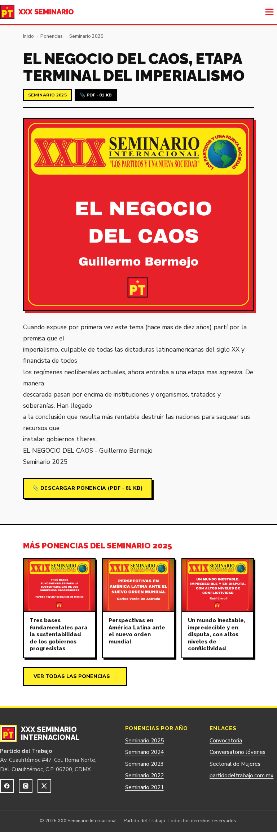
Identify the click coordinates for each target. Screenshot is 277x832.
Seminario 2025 (86, 36)
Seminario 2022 (144, 775)
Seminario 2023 (144, 764)
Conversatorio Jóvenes (237, 752)
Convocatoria (226, 740)
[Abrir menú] (269, 11)
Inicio (28, 36)
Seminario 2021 (144, 787)
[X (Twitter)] (44, 786)
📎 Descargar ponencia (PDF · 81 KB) (87, 488)
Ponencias (51, 36)
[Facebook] (7, 786)
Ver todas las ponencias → (75, 676)
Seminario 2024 (144, 752)
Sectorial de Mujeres (235, 764)
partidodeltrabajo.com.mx (241, 775)
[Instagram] (25, 786)
